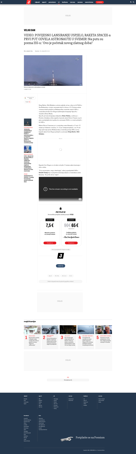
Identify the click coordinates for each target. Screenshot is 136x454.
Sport (44, 2)
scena (100, 396)
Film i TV (85, 400)
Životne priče (56, 406)
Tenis (40, 403)
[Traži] (133, 2)
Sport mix (40, 406)
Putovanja (55, 405)
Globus (25, 423)
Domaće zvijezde (102, 398)
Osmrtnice (89, 2)
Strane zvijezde (101, 400)
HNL (39, 398)
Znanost (55, 400)
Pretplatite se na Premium (90, 437)
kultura (86, 396)
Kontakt (40, 428)
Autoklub (25, 424)
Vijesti (37, 2)
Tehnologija (56, 398)
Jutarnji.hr (28, 51)
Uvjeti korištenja (42, 420)
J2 (59, 2)
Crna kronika (26, 402)
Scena (80, 2)
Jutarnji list (26, 418)
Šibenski (25, 437)
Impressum (41, 418)
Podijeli (27, 101)
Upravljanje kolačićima (43, 429)
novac (70, 396)
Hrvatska (25, 398)
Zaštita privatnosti (42, 421)
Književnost (86, 402)
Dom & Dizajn (26, 426)
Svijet (25, 400)
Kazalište (85, 405)
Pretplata (99, 2)
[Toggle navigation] (1, 2)
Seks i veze (56, 403)
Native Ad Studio (27, 441)
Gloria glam (26, 431)
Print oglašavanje (42, 426)
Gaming (55, 408)
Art (84, 398)
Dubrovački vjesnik (27, 432)
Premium (52, 2)
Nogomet (40, 400)
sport (40, 396)
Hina (31, 51)
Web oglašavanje (42, 424)
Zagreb (25, 403)
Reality (100, 402)
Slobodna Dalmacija (27, 420)
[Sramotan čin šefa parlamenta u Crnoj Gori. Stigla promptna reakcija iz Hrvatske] (103, 330)
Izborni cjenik (41, 423)
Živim (25, 434)
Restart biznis (71, 398)
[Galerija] (53, 70)
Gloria (25, 429)
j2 (54, 396)
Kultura (65, 2)
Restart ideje (71, 400)
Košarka (40, 402)
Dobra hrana (26, 428)
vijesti (25, 396)
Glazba (85, 403)
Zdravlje (55, 402)
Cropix (25, 439)
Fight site (40, 405)
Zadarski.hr (26, 436)
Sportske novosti (27, 421)
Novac (72, 2)
